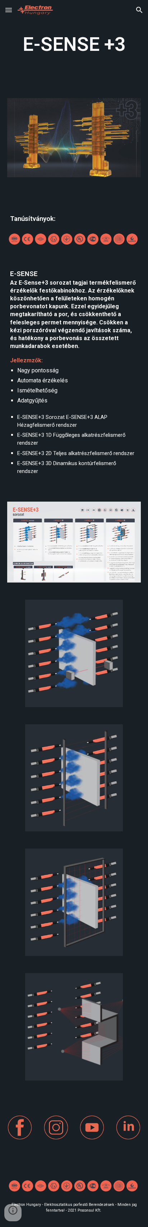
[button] (8, 10)
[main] (74, 44)
